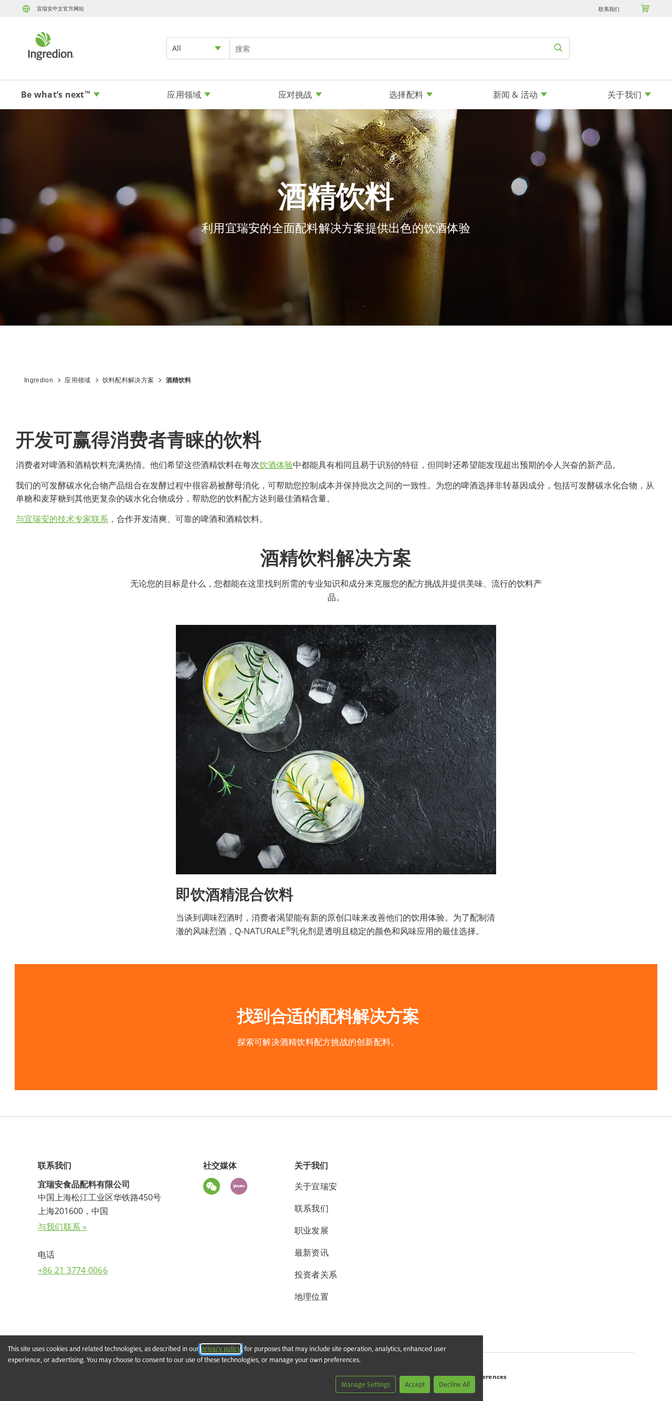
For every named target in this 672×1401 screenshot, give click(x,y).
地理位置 (312, 1296)
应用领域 (77, 380)
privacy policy (220, 1348)
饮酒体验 (276, 465)
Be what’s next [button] (55, 94)
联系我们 (609, 9)
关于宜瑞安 (316, 1186)
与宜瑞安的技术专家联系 (62, 519)
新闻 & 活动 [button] (515, 94)
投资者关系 (316, 1274)
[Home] (50, 61)
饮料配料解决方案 (128, 380)
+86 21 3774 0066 (73, 1270)
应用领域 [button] (184, 94)
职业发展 (312, 1230)
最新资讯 (312, 1252)
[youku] (241, 1188)
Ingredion (38, 380)
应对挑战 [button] (295, 94)
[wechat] (214, 1188)
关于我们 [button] (624, 94)
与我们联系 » (62, 1226)
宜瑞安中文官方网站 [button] (60, 8)
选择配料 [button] (406, 94)
